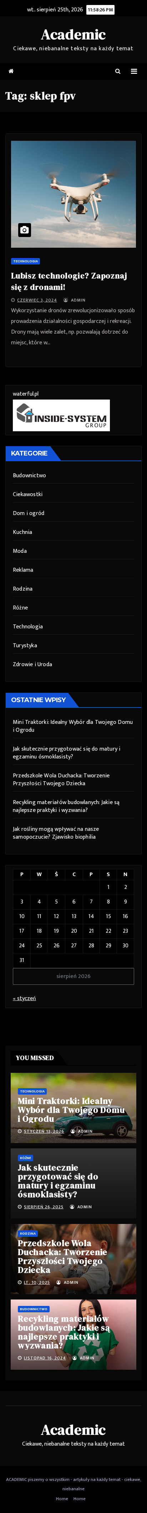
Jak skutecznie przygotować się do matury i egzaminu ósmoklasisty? (66, 753)
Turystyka (25, 645)
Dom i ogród (28, 513)
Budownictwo (29, 475)
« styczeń (24, 998)
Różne (20, 608)
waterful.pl (26, 394)
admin (78, 300)
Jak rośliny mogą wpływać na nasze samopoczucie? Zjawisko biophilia (56, 833)
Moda (20, 551)
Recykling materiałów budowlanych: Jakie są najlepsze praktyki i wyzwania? (66, 806)
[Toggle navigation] (134, 71)
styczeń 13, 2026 (44, 1131)
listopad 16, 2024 (45, 1358)
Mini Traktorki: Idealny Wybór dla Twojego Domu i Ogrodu (73, 726)
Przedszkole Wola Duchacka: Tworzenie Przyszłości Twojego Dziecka (61, 779)
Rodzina (22, 589)
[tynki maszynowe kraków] (61, 415)
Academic (73, 34)
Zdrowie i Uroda (32, 664)
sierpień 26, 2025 (44, 1206)
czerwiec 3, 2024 (37, 300)
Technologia (25, 261)
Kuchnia (22, 532)
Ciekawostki (27, 494)
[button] (118, 71)
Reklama (23, 570)
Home (62, 1499)
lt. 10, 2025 (37, 1282)
